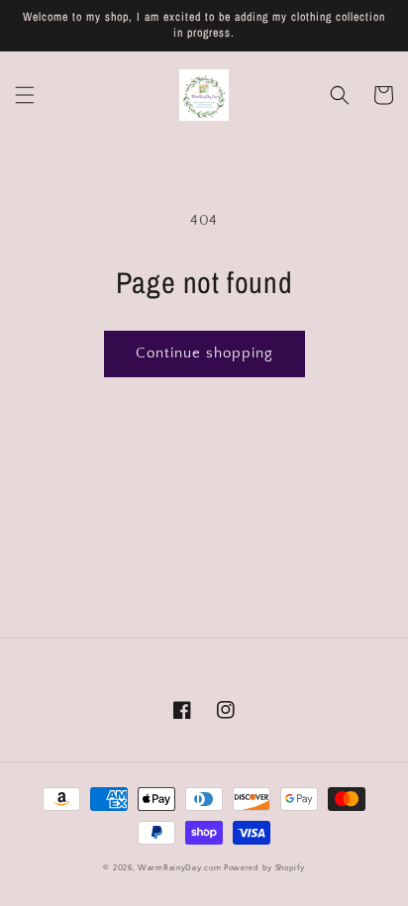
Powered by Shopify (264, 867)
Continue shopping (204, 353)
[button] (25, 95)
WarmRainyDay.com (179, 867)
